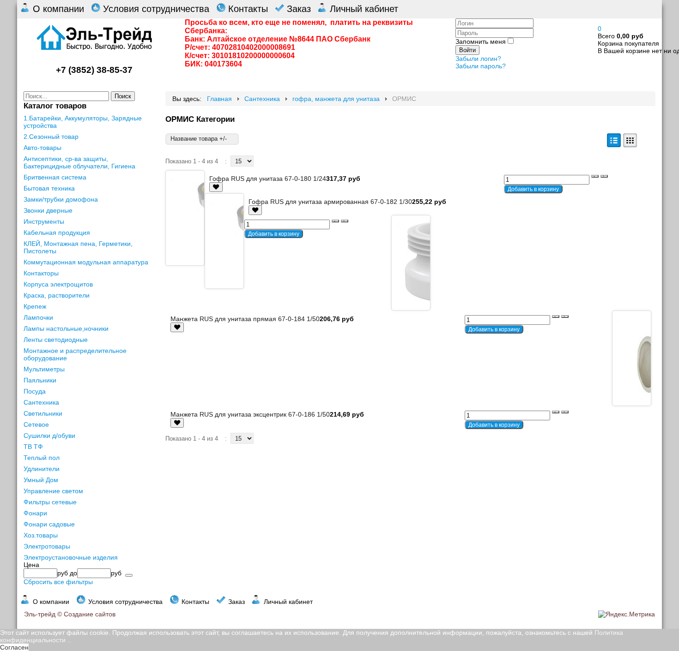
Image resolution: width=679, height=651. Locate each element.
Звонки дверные (48, 210)
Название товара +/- (198, 138)
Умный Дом (41, 480)
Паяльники (40, 380)
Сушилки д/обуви (49, 435)
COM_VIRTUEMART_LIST (614, 140)
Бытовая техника (49, 188)
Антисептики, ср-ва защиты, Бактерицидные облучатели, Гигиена (79, 162)
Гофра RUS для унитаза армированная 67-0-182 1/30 (330, 201)
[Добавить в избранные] (216, 187)
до (73, 573)
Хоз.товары (41, 535)
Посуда (35, 391)
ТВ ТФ (33, 446)
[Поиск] (129, 575)
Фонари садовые (49, 524)
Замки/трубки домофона (61, 199)
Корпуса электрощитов (58, 284)
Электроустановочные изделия (71, 557)
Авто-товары (42, 147)
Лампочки (38, 317)
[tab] (88, 564)
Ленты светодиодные (56, 339)
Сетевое (36, 424)
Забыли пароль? (480, 66)
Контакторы (41, 273)
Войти (467, 50)
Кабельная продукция (57, 232)
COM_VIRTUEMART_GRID (630, 140)
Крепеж (35, 306)
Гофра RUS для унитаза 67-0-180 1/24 (267, 178)
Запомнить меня (480, 41)
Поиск (123, 96)
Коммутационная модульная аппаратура (86, 262)
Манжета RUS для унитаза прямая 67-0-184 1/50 (245, 319)
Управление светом (53, 491)
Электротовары (47, 546)
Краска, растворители (57, 295)
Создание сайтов (89, 614)
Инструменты (44, 221)
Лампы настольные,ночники (66, 328)
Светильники (43, 413)
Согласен (14, 647)
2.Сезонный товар (51, 136)
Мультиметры (44, 369)
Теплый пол (42, 457)
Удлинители (42, 468)
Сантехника (41, 402)
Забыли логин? (478, 58)
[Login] (216, 187)
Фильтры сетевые (50, 502)
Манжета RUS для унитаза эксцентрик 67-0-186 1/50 (250, 414)
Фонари (35, 513)
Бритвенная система (55, 177)
